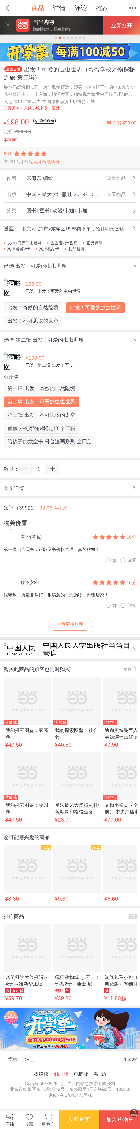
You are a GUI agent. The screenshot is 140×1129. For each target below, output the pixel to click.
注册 (30, 1059)
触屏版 (61, 1074)
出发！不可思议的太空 (33, 321)
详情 (59, 8)
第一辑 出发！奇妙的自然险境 (41, 388)
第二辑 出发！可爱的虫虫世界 (41, 401)
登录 (12, 1059)
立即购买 (79, 1120)
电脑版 (81, 1074)
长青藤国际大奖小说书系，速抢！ (34, 108)
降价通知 (46, 121)
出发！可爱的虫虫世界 (95, 307)
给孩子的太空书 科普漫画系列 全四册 (49, 441)
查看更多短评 (70, 624)
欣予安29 (30, 582)
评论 (81, 8)
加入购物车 (119, 1120)
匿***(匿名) (31, 537)
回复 (132, 560)
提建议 (41, 1074)
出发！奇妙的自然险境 (33, 307)
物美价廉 (15, 523)
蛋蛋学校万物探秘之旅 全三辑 (41, 428)
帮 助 (100, 1074)
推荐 (102, 8)
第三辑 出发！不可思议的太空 (41, 415)
